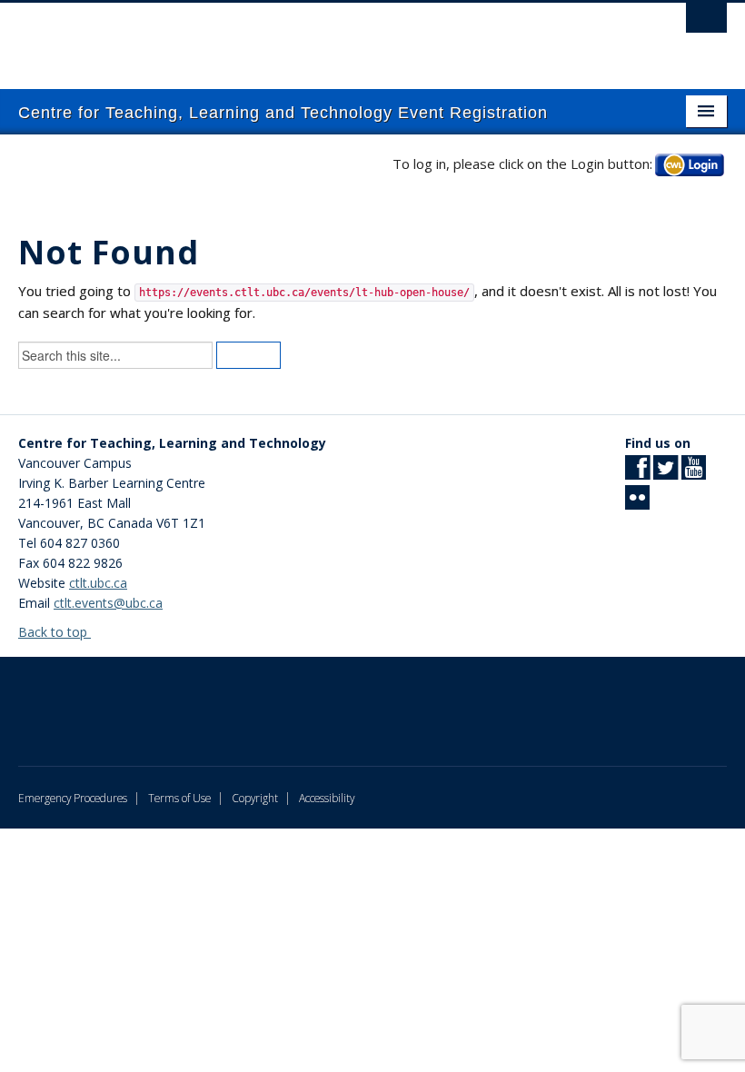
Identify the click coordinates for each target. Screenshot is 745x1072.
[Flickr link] (637, 502)
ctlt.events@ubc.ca (108, 602)
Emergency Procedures (72, 797)
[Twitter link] (665, 472)
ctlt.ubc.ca (98, 582)
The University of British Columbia (319, 37)
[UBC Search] (706, 23)
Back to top (54, 631)
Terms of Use (179, 797)
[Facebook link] (637, 472)
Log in (689, 164)
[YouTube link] (693, 472)
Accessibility (326, 797)
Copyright (255, 797)
